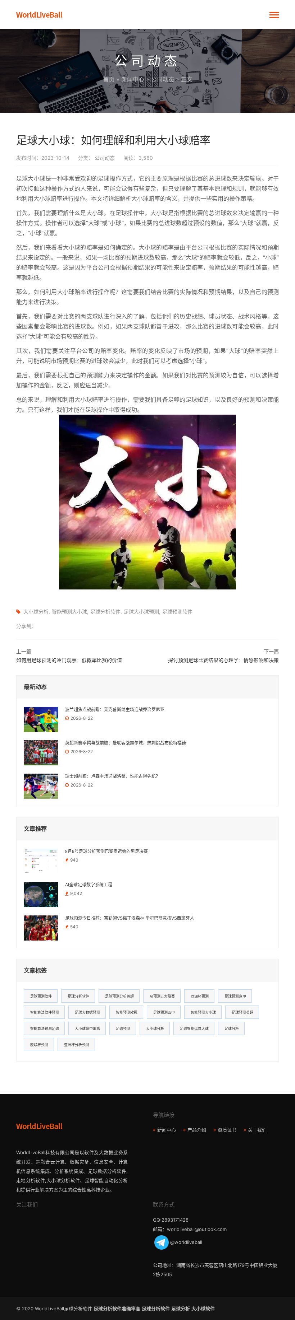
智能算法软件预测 (44, 1012)
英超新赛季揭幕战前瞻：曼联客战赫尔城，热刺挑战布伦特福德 (125, 743)
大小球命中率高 (87, 1028)
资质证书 (227, 1130)
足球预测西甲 (164, 1012)
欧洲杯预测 (200, 996)
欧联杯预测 (39, 1045)
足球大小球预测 (141, 611)
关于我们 (257, 1130)
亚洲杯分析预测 (76, 1045)
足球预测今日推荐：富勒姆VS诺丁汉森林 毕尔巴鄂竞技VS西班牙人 (129, 918)
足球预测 (123, 1028)
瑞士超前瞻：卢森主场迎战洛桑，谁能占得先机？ (112, 776)
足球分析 (231, 1028)
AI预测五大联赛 (162, 996)
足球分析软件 (105, 611)
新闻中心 (132, 79)
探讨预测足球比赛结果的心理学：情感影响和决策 (223, 660)
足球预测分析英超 (119, 996)
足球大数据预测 (87, 1012)
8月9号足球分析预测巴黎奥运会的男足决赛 (106, 851)
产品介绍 (196, 1130)
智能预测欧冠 (126, 1012)
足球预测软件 (177, 611)
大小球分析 (36, 611)
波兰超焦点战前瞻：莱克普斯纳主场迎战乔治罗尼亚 (114, 709)
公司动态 (162, 79)
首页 (108, 79)
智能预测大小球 (69, 611)
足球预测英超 (242, 1012)
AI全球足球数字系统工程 (88, 884)
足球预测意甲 (235, 996)
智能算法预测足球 (44, 1028)
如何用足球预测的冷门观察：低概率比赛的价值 (69, 660)
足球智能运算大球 (194, 1028)
